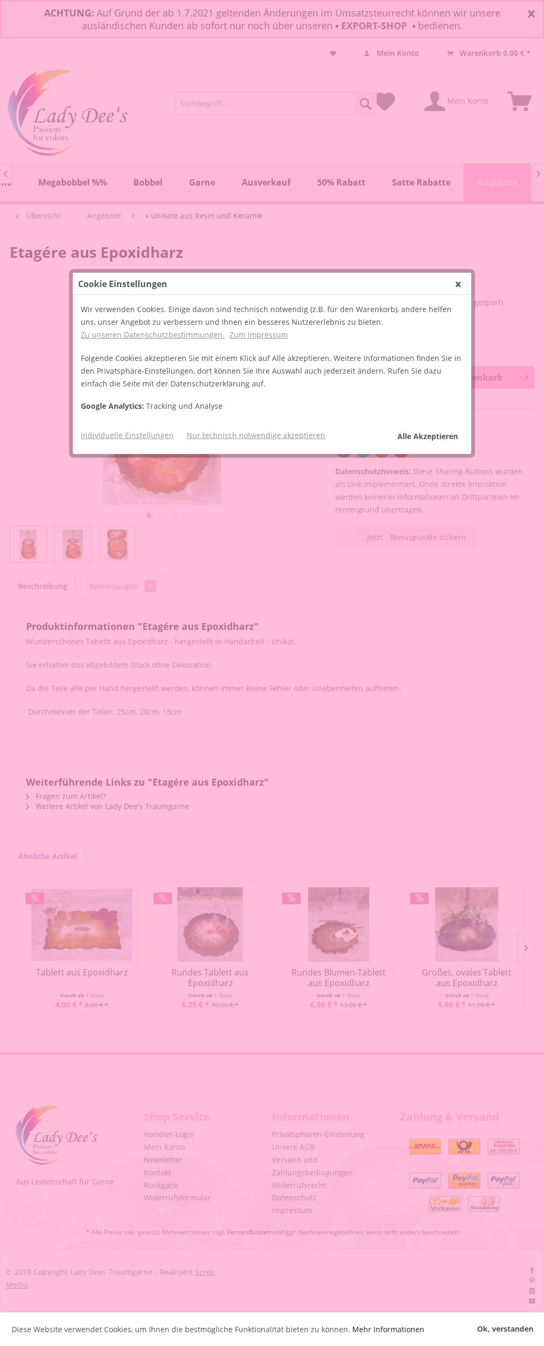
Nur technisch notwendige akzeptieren (255, 435)
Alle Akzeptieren (427, 436)
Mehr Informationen (388, 1329)
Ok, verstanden (505, 1329)
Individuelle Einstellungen (127, 435)
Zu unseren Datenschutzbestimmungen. (153, 335)
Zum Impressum (259, 335)
